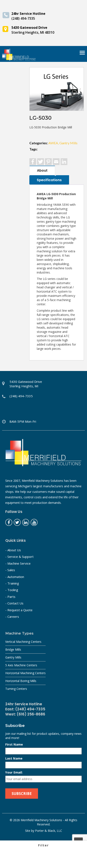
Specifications (49, 180)
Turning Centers (16, 689)
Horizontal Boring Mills (20, 681)
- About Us (13, 550)
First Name (14, 744)
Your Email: (14, 772)
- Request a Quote (19, 610)
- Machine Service (18, 563)
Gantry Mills (13, 657)
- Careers (12, 616)
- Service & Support (19, 556)
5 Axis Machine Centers (21, 665)
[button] (43, 845)
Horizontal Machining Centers (25, 673)
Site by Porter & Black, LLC (43, 831)
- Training (12, 583)
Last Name (13, 758)
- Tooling (11, 590)
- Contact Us (14, 603)
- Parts (10, 596)
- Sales (10, 570)
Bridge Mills (13, 649)
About (42, 170)
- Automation (14, 577)
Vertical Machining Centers (23, 642)
